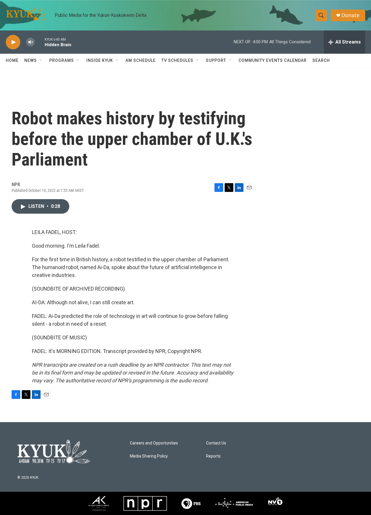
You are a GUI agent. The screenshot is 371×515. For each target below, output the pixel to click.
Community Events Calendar (273, 60)
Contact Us (216, 443)
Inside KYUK (99, 60)
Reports (213, 456)
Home (12, 60)
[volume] (30, 42)
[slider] (40, 42)
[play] (13, 42)
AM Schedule (141, 60)
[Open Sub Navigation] (41, 60)
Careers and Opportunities (154, 443)
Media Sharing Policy (149, 456)
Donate (350, 15)
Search (321, 60)
